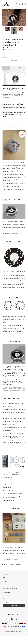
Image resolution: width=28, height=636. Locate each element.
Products (5, 581)
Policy (19, 68)
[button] (5, 47)
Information (5, 68)
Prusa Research (14, 559)
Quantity (3, 53)
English (10, 614)
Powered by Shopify (19, 631)
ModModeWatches (7, 412)
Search (4, 577)
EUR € (17, 614)
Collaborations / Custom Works (10, 588)
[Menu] (25, 3)
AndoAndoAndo (11, 631)
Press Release (6, 592)
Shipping (13, 68)
